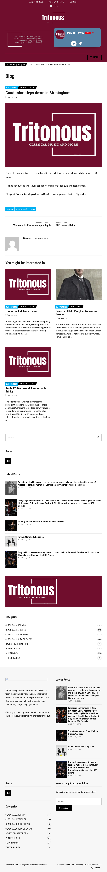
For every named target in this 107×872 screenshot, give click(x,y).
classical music (21, 209)
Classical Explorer (15, 630)
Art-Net (70, 865)
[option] (65, 64)
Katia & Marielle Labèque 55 (31, 537)
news (33, 209)
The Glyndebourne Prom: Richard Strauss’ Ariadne (50, 65)
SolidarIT (97, 868)
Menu (95, 57)
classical (10, 209)
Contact (73, 2)
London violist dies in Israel (21, 311)
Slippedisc (81, 194)
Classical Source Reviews (18, 639)
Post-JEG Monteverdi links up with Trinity (25, 390)
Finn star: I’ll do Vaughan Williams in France (76, 312)
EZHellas (88, 865)
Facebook (51, 6)
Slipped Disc (11, 88)
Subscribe (63, 808)
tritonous (12, 97)
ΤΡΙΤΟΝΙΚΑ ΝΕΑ (12, 658)
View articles (40, 238)
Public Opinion (11, 865)
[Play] (73, 43)
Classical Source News (17, 634)
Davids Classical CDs (16, 644)
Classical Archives (15, 625)
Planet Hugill (12, 648)
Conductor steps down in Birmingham (36, 194)
